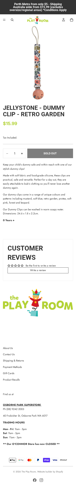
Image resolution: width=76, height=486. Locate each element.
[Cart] (72, 20)
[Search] (12, 20)
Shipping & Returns (13, 360)
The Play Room (29, 471)
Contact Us (9, 354)
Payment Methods (12, 367)
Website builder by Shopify (50, 471)
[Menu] (4, 20)
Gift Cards (8, 373)
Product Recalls (11, 379)
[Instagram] (41, 480)
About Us (8, 348)
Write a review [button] (38, 270)
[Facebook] (34, 480)
